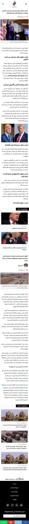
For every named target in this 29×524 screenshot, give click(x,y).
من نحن (14, 484)
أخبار (27, 17)
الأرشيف (14, 499)
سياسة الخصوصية (14, 496)
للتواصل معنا (14, 492)
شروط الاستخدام (14, 488)
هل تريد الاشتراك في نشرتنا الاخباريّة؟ (15, 512)
